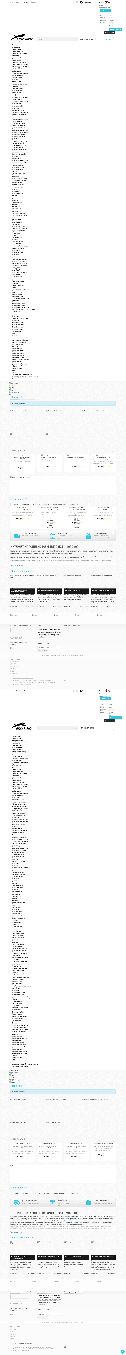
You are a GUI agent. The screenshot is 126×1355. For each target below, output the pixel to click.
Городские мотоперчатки (19, 118)
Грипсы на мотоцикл (18, 322)
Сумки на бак (15, 271)
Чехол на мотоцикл (17, 241)
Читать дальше (30, 607)
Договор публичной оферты (20, 378)
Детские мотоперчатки (18, 125)
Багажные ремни (17, 313)
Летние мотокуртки (17, 140)
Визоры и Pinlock (17, 68)
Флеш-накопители (17, 344)
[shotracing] (12, 390)
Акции (26, 2)
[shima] (11, 389)
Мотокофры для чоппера (19, 261)
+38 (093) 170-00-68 (87, 39)
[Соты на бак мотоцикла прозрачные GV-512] (49, 1143)
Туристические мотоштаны (19, 180)
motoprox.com (41, 638)
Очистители (15, 171)
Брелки (14, 287)
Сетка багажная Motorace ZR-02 (76, 457)
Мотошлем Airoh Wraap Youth (49, 510)
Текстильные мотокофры (19, 265)
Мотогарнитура (16, 72)
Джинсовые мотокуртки (19, 145)
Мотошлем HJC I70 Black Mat (103, 510)
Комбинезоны (16, 224)
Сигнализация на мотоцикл (20, 337)
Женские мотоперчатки (19, 123)
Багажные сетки (16, 278)
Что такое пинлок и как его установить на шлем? (19, 591)
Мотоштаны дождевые (18, 226)
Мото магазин (14, 673)
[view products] (14, 615)
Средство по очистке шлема (20, 70)
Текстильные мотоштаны (19, 186)
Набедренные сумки (18, 249)
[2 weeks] (12, 394)
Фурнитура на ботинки (18, 173)
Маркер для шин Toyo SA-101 (49, 457)
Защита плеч (15, 210)
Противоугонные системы (19, 328)
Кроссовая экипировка (18, 213)
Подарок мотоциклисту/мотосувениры (23, 309)
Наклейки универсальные (19, 363)
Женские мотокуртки (18, 147)
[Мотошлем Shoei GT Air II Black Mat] (76, 507)
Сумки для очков (17, 315)
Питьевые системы (17, 252)
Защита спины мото (17, 197)
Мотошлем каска (17, 59)
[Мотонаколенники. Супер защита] (99, 421)
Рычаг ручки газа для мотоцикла (21, 298)
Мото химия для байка (18, 304)
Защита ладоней (16, 212)
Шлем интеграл (16, 50)
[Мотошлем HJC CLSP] (22, 507)
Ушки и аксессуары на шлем (20, 73)
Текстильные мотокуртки (19, 142)
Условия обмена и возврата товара (22, 374)
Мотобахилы (15, 221)
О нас (11, 2)
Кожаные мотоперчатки (19, 116)
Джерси (14, 217)
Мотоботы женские (17, 169)
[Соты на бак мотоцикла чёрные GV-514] (76, 1143)
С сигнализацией (16, 331)
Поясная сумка (16, 300)
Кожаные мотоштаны (18, 184)
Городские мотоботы (18, 164)
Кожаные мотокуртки (18, 143)
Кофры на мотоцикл (18, 256)
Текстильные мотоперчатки (20, 112)
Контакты (33, 2)
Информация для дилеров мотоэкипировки (25, 376)
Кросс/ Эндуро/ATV (17, 121)
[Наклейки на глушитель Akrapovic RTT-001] (22, 455)
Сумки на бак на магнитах (19, 272)
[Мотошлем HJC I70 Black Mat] (103, 507)
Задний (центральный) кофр (20, 269)
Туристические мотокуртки (20, 153)
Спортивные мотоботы (18, 166)
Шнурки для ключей (18, 285)
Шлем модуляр (16, 55)
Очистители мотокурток (19, 155)
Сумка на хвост (16, 274)
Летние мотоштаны (17, 182)
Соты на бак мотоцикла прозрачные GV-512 (49, 1147)
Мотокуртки (15, 138)
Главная (14, 367)
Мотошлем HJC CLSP (22, 510)
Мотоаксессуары (17, 237)
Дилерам (18, 2)
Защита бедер (16, 206)
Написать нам (14, 666)
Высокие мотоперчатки (18, 127)
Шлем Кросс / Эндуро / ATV (19, 53)
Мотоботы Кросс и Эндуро (19, 162)
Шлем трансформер (17, 57)
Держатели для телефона (19, 280)
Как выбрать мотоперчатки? (73, 590)
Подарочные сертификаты (20, 365)
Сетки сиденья (16, 311)
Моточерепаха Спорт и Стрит (20, 131)
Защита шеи (15, 195)
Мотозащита (15, 191)
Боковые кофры (16, 267)
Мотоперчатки (16, 109)
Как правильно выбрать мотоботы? (48, 590)
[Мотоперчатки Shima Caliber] (27, 421)
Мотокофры (15, 254)
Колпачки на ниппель (18, 291)
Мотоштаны (15, 175)
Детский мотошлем (17, 61)
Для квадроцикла (17, 326)
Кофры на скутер (17, 258)
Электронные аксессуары (20, 318)
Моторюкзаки (16, 250)
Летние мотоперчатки (18, 110)
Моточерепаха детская (18, 136)
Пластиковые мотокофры (19, 263)
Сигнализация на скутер (19, 339)
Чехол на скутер (16, 243)
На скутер (14, 335)
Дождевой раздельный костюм (21, 228)
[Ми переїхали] (13, 382)
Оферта (12, 672)
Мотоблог (12, 668)
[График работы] (14, 384)
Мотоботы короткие (18, 167)
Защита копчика (16, 208)
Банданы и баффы (17, 234)
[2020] (11, 385)
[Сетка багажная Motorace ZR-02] (76, 455)
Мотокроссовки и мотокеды (20, 160)
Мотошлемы (16, 48)
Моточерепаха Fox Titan (103, 457)
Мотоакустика (16, 320)
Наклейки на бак (17, 348)
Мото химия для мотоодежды (20, 307)
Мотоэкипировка (17, 77)
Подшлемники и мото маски (20, 66)
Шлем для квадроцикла (19, 62)
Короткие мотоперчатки (19, 114)
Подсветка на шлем (17, 75)
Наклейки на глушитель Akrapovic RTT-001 (22, 458)
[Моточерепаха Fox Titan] (103, 455)
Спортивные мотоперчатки (20, 120)
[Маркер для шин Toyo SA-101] (49, 455)
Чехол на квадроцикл (18, 245)
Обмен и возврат (14, 661)
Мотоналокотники (17, 199)
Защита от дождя (17, 219)
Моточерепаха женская (18, 134)
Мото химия (15, 302)
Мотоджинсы (15, 177)
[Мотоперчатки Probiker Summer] (103, 1143)
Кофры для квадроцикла (19, 260)
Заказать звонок (106, 39)
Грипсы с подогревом (18, 324)
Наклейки (15, 346)
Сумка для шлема (17, 276)
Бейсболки (15, 232)
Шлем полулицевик (17, 51)
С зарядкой (15, 283)
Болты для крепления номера (20, 289)
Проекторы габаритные (19, 342)
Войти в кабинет (88, 2)
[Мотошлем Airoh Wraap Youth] (49, 507)
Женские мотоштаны (18, 188)
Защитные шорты (17, 202)
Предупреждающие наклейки (20, 359)
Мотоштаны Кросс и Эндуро (20, 178)
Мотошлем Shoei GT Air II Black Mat (76, 510)
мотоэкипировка (65, 550)
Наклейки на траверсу (18, 357)
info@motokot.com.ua (25, 684)
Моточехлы (15, 239)
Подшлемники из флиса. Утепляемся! (102, 590)
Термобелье (15, 235)
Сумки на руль (16, 317)
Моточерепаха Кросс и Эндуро (20, 132)
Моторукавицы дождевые (19, 230)
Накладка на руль (17, 293)
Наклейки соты (16, 352)
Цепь (13, 333)
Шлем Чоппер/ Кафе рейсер (20, 64)
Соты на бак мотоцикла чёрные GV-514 (76, 1147)
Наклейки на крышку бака (19, 350)
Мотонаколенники (17, 193)
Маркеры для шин (17, 294)
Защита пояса (16, 204)
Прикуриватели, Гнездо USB (20, 341)
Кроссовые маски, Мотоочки (20, 215)
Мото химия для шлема (18, 306)
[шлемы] (11, 387)
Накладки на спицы (17, 296)
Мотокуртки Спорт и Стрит (19, 149)
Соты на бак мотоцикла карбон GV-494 (22, 1147)
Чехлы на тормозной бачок (20, 247)
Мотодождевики (17, 223)
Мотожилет (15, 201)
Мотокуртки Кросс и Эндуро (20, 151)
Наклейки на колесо (18, 354)
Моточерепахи (16, 129)
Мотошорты (15, 190)
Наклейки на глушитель (19, 355)
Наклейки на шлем (17, 361)
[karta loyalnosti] (14, 392)
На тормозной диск (17, 330)
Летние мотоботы (17, 158)
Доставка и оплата (17, 369)
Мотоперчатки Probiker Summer (103, 1146)
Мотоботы (15, 156)
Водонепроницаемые (18, 282)
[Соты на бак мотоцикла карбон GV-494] (23, 1143)
